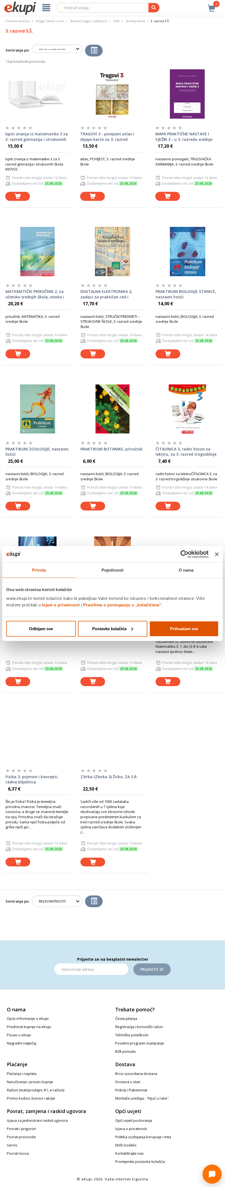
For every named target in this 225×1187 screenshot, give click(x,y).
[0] (211, 5)
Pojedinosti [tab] (112, 570)
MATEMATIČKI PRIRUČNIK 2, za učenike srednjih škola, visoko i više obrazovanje (34, 294)
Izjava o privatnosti (131, 1128)
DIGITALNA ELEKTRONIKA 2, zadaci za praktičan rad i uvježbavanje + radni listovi (106, 294)
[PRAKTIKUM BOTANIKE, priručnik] (112, 409)
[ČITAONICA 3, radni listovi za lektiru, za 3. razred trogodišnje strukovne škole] (187, 409)
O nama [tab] (186, 570)
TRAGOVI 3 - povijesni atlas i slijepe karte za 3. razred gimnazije (107, 136)
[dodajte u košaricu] (17, 196)
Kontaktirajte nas (129, 1153)
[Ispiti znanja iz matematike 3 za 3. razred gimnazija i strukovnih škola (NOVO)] (37, 94)
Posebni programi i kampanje (139, 1043)
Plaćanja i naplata (21, 1073)
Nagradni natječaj (21, 1043)
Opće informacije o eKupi (28, 1018)
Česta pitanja (126, 1018)
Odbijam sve (41, 628)
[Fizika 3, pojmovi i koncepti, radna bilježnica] (37, 736)
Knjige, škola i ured (50, 21)
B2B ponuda (125, 1051)
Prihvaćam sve (184, 628)
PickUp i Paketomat (131, 1090)
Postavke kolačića (109, 628)
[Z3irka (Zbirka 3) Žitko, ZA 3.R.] (112, 736)
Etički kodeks (126, 1145)
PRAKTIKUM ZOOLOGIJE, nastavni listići (37, 451)
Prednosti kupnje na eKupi (29, 1026)
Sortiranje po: (17, 50)
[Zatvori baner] (217, 554)
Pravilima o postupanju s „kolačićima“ (122, 604)
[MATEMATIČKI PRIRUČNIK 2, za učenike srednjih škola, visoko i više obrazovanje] (37, 251)
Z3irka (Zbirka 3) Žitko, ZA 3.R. (109, 776)
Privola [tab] (39, 570)
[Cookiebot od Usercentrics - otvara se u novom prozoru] (185, 554)
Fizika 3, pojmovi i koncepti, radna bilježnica (31, 779)
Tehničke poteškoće (131, 1034)
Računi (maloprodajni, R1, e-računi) (35, 1090)
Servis (12, 1145)
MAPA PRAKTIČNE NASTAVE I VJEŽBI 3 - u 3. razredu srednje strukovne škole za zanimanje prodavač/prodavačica (184, 136)
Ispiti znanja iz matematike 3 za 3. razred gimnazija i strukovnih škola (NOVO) (36, 136)
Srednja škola (135, 21)
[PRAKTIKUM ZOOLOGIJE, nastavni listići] (37, 409)
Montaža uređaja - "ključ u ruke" (142, 1098)
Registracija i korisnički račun (139, 1026)
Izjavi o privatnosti (61, 604)
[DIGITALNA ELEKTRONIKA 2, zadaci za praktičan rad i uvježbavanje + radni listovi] (112, 251)
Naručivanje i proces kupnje (30, 1081)
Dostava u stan (127, 1081)
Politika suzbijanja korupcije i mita (143, 1136)
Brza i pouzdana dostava (136, 1073)
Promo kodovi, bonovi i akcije (31, 1098)
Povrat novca (18, 1153)
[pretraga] (153, 7)
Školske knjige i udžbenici (88, 21)
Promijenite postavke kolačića (140, 1161)
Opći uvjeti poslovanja (133, 1120)
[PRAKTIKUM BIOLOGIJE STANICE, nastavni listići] (187, 251)
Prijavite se (152, 969)
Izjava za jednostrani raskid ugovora (37, 1120)
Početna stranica (17, 21)
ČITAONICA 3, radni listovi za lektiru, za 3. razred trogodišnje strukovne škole (186, 451)
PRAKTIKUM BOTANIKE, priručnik (111, 449)
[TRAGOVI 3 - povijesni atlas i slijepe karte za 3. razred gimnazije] (112, 94)
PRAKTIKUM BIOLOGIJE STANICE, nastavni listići (186, 294)
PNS (116, 21)
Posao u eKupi (19, 1034)
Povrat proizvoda (21, 1136)
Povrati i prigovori (21, 1128)
